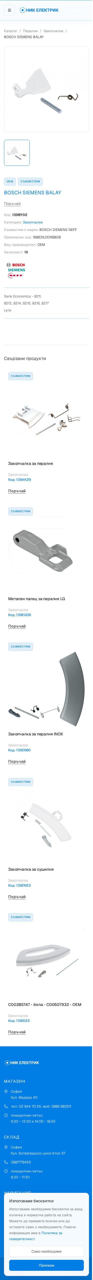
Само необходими (46, 1251)
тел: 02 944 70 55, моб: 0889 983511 (41, 1106)
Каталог (10, 31)
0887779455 (21, 1162)
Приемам (46, 1265)
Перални (30, 31)
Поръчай (12, 203)
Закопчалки (53, 31)
